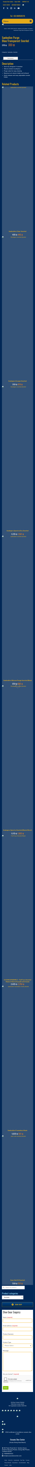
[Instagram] (11, 8)
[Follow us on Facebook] (3, 1411)
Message (6, 1350)
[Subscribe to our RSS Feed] (11, 1411)
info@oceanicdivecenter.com (12, 1456)
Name (7, 1317)
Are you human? (11, 1374)
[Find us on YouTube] (14, 1411)
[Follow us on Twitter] (6, 1411)
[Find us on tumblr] (17, 1411)
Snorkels (15, 52)
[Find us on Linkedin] (9, 1411)
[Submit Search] (3, 1287)
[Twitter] (7, 8)
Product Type (7, 1342)
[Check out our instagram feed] (20, 1411)
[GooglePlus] (15, 8)
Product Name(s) (8, 1334)
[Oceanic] (17, 13)
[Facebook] (4, 8)
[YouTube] (18, 8)
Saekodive (10, 52)
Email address (10, 1325)
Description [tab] (11, 58)
